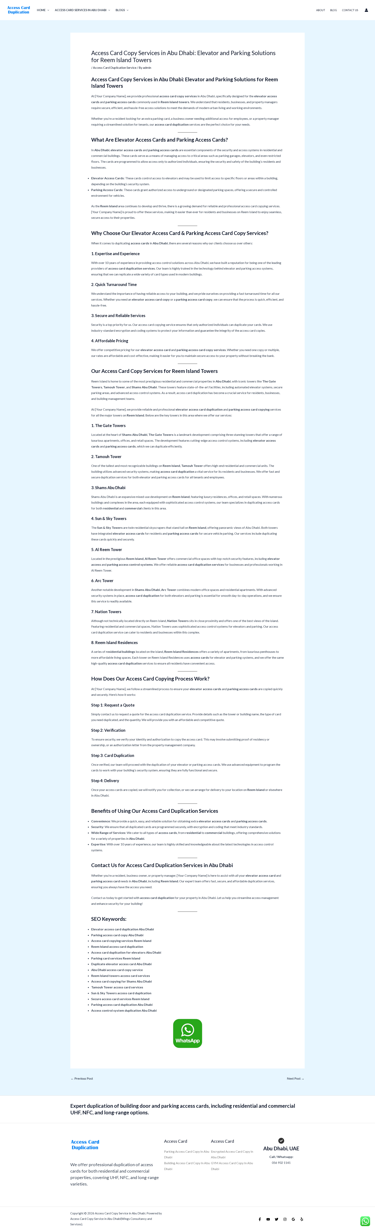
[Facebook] (260, 1219)
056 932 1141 (281, 1162)
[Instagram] (285, 1219)
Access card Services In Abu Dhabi (80, 10)
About (320, 10)
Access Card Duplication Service (114, 67)
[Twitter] (276, 1219)
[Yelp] (302, 1219)
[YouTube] (268, 1219)
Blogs (120, 10)
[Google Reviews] (293, 1219)
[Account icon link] (366, 10)
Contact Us (350, 10)
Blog (333, 10)
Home (41, 10)
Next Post (295, 1078)
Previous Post (82, 1078)
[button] (47, 10)
